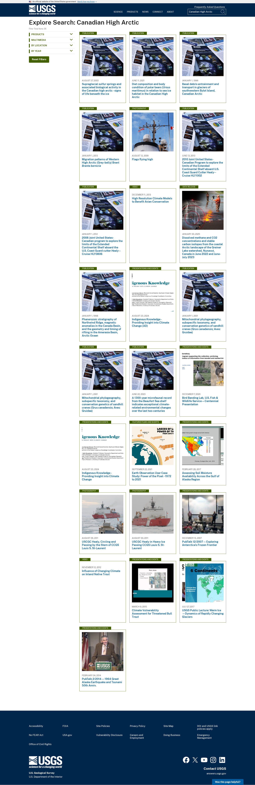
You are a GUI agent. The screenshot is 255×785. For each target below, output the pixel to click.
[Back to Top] (244, 774)
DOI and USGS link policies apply (207, 727)
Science (118, 12)
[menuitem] (118, 10)
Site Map (168, 726)
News (145, 12)
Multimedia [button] (38, 40)
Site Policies (103, 726)
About (170, 12)
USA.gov (67, 735)
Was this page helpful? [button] (228, 782)
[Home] (42, 14)
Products (132, 12)
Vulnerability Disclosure (109, 735)
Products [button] (37, 34)
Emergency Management (204, 736)
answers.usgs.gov (216, 773)
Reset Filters (39, 59)
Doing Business (172, 735)
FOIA (65, 726)
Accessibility (36, 726)
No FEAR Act (36, 735)
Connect (158, 12)
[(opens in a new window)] (186, 759)
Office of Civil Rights (40, 744)
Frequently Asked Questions (209, 7)
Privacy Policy (137, 726)
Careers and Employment (137, 736)
